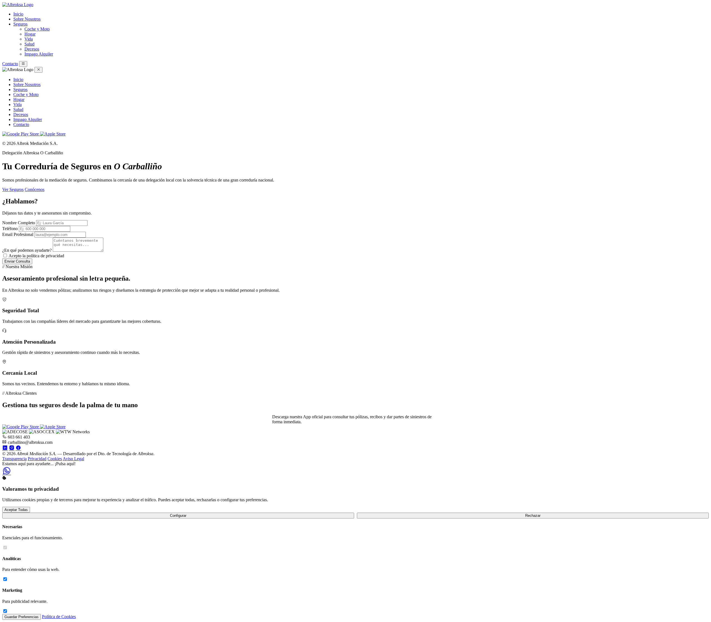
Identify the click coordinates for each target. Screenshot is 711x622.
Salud (29, 44)
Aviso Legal (73, 458)
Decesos (31, 49)
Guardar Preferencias (21, 617)
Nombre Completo (18, 222)
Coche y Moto (37, 29)
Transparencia (14, 458)
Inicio (18, 14)
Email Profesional (17, 234)
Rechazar (532, 515)
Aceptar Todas (16, 510)
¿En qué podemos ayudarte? (27, 250)
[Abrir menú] (23, 64)
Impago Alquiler (38, 54)
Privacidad (37, 458)
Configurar (178, 515)
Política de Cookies (59, 616)
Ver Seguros (13, 189)
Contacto (10, 63)
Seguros (20, 24)
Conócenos (34, 189)
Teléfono (10, 228)
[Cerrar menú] (38, 70)
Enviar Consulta (17, 261)
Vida (28, 39)
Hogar (30, 34)
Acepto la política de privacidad (36, 255)
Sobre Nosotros (27, 19)
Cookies (54, 458)
